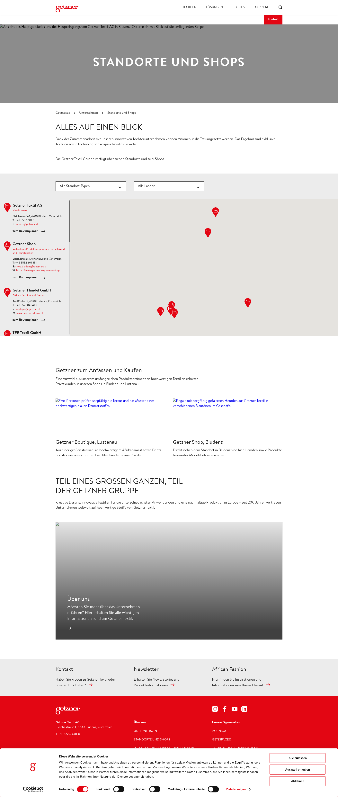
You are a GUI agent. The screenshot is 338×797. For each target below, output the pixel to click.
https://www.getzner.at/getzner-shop (38, 270)
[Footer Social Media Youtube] (234, 710)
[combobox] (91, 186)
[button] (174, 313)
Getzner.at (63, 113)
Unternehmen (88, 113)
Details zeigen (236, 789)
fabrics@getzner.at (26, 224)
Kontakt (273, 19)
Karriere (261, 7)
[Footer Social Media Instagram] (215, 710)
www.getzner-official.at (29, 313)
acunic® (219, 731)
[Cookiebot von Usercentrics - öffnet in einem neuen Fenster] (33, 789)
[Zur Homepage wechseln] (71, 8)
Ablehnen (297, 781)
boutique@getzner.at (27, 309)
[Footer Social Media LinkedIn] (244, 710)
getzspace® (221, 739)
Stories (239, 7)
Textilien (189, 7)
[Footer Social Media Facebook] (225, 710)
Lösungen (214, 7)
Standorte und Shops (152, 739)
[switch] (118, 789)
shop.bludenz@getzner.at (30, 266)
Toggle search (280, 7)
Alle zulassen (298, 758)
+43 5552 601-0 (69, 734)
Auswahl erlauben (297, 769)
